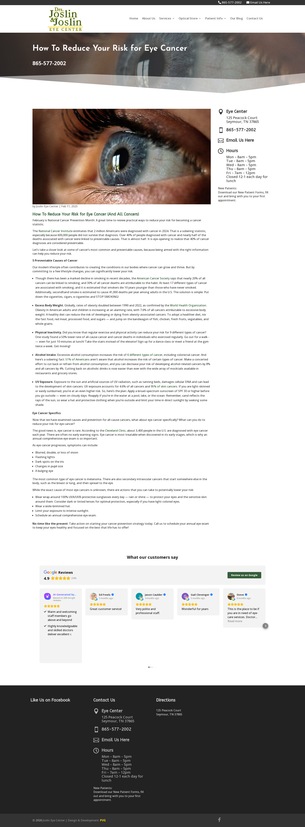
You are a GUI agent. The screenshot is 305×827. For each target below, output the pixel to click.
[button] (39, 626)
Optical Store (188, 18)
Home (133, 18)
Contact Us (255, 18)
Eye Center (236, 111)
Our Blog (236, 18)
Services (165, 18)
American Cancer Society (153, 278)
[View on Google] (93, 596)
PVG (103, 820)
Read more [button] (235, 621)
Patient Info (214, 18)
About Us (148, 18)
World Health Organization (188, 305)
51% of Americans (77, 359)
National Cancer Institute (55, 231)
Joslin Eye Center (47, 206)
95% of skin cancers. (164, 386)
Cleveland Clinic (115, 430)
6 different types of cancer (144, 355)
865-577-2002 (49, 63)
